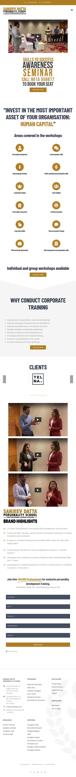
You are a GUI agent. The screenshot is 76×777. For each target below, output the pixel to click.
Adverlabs (31, 767)
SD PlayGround (32, 744)
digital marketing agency (41, 767)
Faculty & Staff (8, 734)
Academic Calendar (9, 728)
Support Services (57, 690)
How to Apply (56, 709)
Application (55, 705)
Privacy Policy (12, 651)
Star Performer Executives (36, 700)
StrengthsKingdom (33, 731)
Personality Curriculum (35, 740)
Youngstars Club (8, 731)
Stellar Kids (31, 688)
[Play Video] (38, 36)
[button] (4, 379)
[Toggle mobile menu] (72, 10)
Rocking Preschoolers (34, 684)
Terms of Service (57, 687)
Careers (54, 693)
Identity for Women (34, 697)
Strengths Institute (33, 737)
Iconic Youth (31, 694)
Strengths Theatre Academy (36, 747)
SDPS (29, 734)
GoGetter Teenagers (34, 691)
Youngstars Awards (33, 750)
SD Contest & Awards (34, 728)
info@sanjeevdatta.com (14, 707)
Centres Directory (9, 725)
